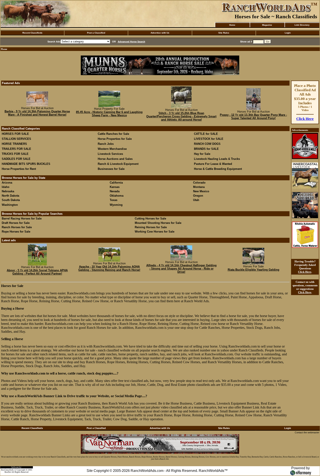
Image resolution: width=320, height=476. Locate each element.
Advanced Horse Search (131, 41)
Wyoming (116, 204)
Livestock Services (110, 153)
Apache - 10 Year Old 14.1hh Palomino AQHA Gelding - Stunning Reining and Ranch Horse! (109, 268)
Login (288, 33)
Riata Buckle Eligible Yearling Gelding (253, 269)
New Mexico (201, 191)
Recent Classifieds (32, 33)
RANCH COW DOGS (207, 143)
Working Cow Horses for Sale (154, 231)
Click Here (305, 119)
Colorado (199, 182)
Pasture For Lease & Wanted (213, 163)
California (116, 182)
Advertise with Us (160, 33)
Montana (199, 187)
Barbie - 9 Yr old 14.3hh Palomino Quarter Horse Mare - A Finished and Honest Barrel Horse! (37, 113)
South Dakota (11, 200)
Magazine (267, 25)
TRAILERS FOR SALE (16, 148)
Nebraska (8, 191)
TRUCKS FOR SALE (15, 153)
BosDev (8, 472)
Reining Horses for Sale (151, 227)
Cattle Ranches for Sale (113, 133)
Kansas (115, 187)
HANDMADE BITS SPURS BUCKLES (26, 163)
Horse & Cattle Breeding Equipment (218, 168)
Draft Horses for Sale (16, 222)
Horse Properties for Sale (115, 138)
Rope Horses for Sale (16, 231)
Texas (113, 200)
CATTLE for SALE (206, 133)
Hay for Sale (202, 153)
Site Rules (223, 33)
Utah (196, 200)
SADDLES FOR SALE (16, 158)
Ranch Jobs (106, 143)
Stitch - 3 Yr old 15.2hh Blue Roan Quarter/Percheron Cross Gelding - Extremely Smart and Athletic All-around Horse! (181, 116)
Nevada (115, 191)
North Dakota (10, 195)
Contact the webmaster (307, 432)
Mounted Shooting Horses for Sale (158, 222)
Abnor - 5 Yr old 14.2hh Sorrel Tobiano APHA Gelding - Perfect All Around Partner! (37, 272)
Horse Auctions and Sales (115, 158)
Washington (10, 204)
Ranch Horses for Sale (17, 227)
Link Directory (302, 25)
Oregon (198, 195)
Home (232, 25)
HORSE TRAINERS (14, 143)
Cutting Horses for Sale (150, 218)
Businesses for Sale (111, 168)
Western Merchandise (112, 148)
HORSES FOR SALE (15, 133)
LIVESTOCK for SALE (208, 138)
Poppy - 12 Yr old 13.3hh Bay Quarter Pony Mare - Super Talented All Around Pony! (253, 116)
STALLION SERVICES (16, 138)
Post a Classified (96, 33)
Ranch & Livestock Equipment (118, 163)
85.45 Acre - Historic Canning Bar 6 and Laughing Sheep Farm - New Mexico (109, 113)
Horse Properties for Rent (19, 168)
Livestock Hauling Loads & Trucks (217, 158)
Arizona (7, 182)
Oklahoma (116, 195)
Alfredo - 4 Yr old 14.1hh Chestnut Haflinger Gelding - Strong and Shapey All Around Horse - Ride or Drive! (181, 268)
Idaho (5, 187)
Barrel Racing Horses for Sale (22, 218)
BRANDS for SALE (206, 148)
